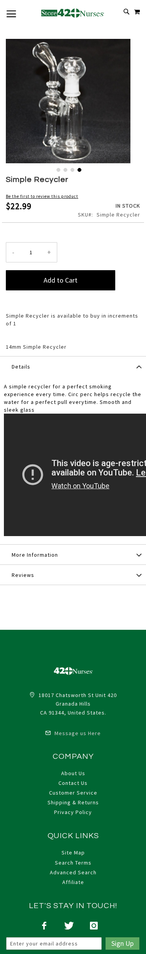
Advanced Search (73, 872)
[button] (57, 169)
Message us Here (77, 733)
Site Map (73, 852)
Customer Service (73, 792)
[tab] (73, 366)
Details (21, 366)
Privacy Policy (73, 812)
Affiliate (73, 882)
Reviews (23, 574)
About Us (73, 773)
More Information (35, 554)
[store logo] (73, 12)
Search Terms (73, 862)
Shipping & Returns (73, 802)
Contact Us (73, 782)
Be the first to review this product (42, 196)
